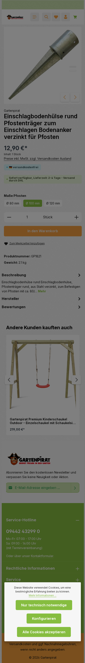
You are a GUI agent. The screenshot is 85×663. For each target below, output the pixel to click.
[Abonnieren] (75, 488)
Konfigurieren (44, 618)
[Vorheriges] (65, 97)
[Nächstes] (75, 97)
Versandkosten (20, 644)
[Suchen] (46, 17)
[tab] (42, 282)
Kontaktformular (42, 556)
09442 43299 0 (23, 531)
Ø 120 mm (53, 203)
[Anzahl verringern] (9, 217)
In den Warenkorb (42, 231)
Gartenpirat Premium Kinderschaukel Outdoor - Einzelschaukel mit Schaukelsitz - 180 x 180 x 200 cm (42, 421)
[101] (43, 65)
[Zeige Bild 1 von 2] (72, 67)
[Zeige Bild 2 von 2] (72, 71)
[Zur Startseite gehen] (15, 17)
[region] (43, 380)
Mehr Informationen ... (42, 595)
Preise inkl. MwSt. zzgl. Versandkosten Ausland (37, 158)
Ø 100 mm (33, 203)
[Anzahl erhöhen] (76, 217)
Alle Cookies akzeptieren (43, 632)
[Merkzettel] (56, 17)
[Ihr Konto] (65, 17)
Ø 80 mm (12, 203)
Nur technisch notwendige (44, 605)
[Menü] (34, 17)
